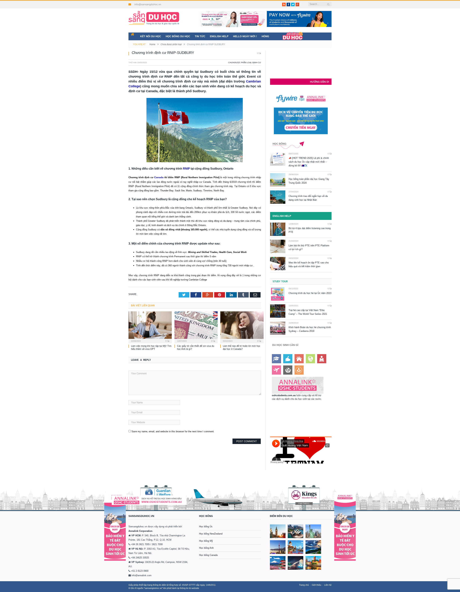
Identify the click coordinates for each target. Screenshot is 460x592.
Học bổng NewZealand (210, 533)
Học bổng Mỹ (206, 541)
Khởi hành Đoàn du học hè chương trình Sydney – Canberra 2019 (310, 329)
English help (219, 36)
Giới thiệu (316, 585)
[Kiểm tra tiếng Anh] (287, 358)
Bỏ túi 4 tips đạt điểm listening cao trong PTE (310, 230)
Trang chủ (304, 585)
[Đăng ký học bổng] (276, 358)
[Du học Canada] (278, 547)
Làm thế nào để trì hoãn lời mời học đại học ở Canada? (241, 347)
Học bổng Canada (208, 555)
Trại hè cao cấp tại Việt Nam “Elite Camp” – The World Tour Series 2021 (308, 312)
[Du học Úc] (295, 531)
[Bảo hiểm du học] (321, 358)
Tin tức (200, 36)
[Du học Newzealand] (313, 547)
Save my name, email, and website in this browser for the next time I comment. (173, 431)
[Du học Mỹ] (313, 531)
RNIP (186, 168)
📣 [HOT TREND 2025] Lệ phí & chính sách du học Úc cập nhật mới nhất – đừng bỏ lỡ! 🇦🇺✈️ (309, 162)
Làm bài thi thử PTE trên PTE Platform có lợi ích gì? (309, 247)
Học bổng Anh (206, 548)
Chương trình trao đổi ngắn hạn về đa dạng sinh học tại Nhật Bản (308, 198)
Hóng (265, 36)
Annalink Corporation (140, 531)
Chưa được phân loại (239, 62)
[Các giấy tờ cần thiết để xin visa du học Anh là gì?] (196, 326)
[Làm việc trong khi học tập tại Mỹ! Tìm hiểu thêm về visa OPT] (150, 326)
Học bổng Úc (206, 526)
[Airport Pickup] (276, 370)
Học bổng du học (178, 36)
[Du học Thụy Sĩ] (295, 547)
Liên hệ (328, 585)
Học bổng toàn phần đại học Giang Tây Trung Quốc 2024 (309, 181)
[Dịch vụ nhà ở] (299, 358)
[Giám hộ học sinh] (287, 370)
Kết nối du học (150, 36)
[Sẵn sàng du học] (153, 16)
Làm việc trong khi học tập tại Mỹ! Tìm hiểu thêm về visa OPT (151, 347)
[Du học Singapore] (295, 563)
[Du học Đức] (313, 563)
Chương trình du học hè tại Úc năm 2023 (310, 293)
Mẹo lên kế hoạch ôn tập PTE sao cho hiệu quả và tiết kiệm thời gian (309, 264)
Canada (158, 177)
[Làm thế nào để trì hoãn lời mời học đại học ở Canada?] (242, 326)
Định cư (256, 62)
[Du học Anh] (278, 531)
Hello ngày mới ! (245, 36)
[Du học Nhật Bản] (278, 563)
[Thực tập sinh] (299, 370)
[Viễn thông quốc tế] (310, 358)
